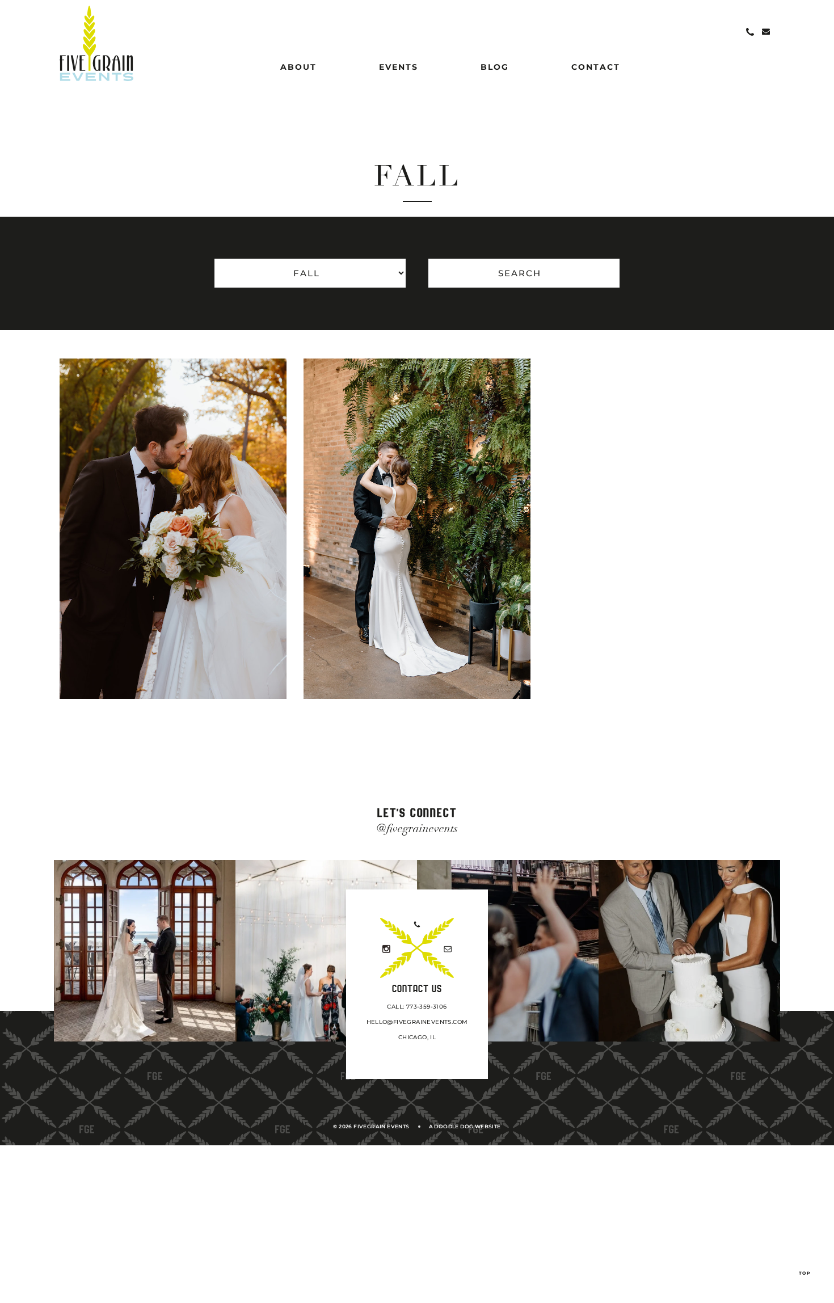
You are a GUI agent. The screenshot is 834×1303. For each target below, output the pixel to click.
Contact (595, 67)
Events (398, 67)
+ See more (226, 669)
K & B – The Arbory (452, 655)
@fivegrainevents (417, 828)
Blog (495, 67)
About (298, 67)
